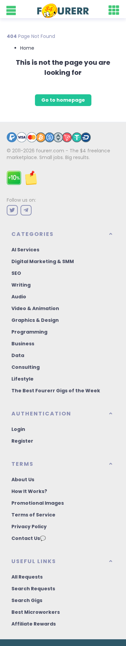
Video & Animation (35, 308)
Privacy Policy (29, 526)
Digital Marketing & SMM (42, 261)
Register (22, 441)
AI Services (25, 249)
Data (17, 355)
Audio (18, 296)
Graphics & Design (35, 320)
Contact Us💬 (28, 538)
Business (22, 343)
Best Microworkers (35, 612)
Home (27, 48)
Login (18, 429)
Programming (29, 332)
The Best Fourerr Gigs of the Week (55, 390)
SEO (16, 273)
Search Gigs (26, 600)
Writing (21, 285)
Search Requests (33, 588)
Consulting (25, 367)
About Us (22, 479)
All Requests (27, 577)
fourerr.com (50, 150)
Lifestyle (22, 379)
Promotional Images (37, 503)
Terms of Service (33, 514)
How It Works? (29, 491)
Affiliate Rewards (33, 623)
